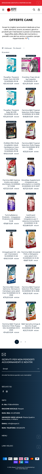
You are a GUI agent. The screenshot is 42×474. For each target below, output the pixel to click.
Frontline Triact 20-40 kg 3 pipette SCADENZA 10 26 (30, 79)
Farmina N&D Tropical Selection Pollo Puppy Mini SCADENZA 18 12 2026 (31, 146)
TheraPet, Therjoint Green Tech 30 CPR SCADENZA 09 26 (11, 79)
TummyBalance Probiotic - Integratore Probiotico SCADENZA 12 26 (11, 218)
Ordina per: (8, 48)
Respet (14, 467)
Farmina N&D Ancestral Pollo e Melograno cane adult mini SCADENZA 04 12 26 (30, 255)
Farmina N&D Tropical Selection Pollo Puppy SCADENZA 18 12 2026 (31, 112)
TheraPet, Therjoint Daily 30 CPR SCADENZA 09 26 (11, 112)
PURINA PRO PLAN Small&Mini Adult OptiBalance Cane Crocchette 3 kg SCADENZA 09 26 (11, 147)
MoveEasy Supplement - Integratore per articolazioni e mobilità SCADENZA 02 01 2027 (31, 183)
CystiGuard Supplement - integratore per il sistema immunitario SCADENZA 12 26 (30, 219)
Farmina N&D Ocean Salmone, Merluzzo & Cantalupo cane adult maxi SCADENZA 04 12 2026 (11, 291)
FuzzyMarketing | (30, 467)
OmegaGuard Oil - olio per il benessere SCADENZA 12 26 (11, 254)
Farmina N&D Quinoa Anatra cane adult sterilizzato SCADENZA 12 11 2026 (11, 183)
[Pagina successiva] (25, 342)
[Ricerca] (34, 9)
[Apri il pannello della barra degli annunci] (38, 3)
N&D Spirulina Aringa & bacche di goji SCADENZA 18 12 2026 (30, 326)
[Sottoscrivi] (38, 369)
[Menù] (3, 9)
